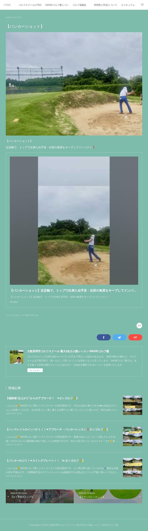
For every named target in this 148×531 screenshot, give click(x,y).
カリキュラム (128, 4)
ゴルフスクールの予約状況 (30, 4)
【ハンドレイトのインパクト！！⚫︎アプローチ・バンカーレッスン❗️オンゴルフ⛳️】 (57, 429)
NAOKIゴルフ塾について (57, 4)
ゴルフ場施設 (79, 4)
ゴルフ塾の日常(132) (29, 315)
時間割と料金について (105, 4)
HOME (7, 4)
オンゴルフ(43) (12, 315)
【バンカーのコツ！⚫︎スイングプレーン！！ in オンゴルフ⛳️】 (45, 460)
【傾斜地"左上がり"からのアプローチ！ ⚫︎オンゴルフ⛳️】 (42, 398)
